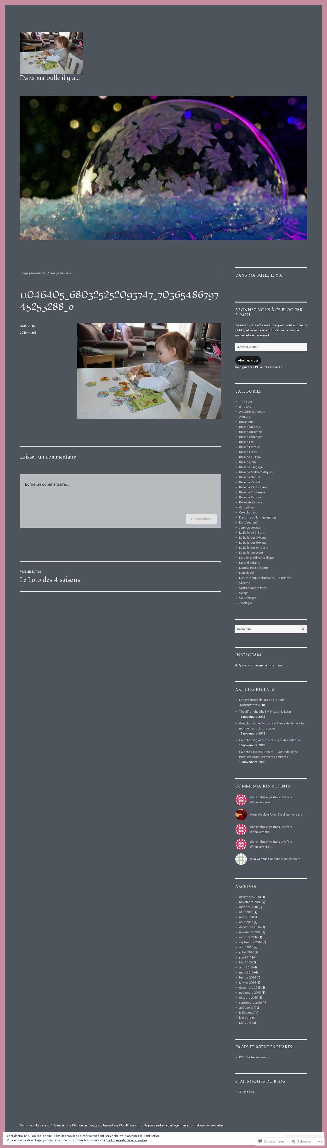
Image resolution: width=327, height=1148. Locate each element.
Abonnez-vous (248, 360)
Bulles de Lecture (251, 502)
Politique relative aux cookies (127, 1140)
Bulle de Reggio (250, 497)
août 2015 (246, 1007)
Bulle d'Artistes (249, 426)
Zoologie (245, 603)
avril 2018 (246, 917)
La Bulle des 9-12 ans (253, 547)
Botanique (246, 421)
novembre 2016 (250, 932)
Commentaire (201, 519)
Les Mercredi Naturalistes (256, 557)
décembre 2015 (250, 987)
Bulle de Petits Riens (253, 487)
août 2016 (246, 947)
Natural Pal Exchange (254, 567)
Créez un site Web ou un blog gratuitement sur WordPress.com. (97, 1125)
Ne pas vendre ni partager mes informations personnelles (184, 1125)
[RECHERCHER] (303, 629)
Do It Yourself (248, 522)
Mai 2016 (245, 962)
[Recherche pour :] (267, 629)
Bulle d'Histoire (249, 447)
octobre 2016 (248, 937)
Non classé (246, 572)
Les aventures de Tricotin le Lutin (262, 699)
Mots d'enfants (249, 562)
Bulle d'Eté (246, 441)
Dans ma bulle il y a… (50, 78)
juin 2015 (245, 1017)
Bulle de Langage (251, 467)
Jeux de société (250, 527)
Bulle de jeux (248, 462)
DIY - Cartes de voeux (254, 1057)
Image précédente (32, 273)
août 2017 (246, 922)
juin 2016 (245, 957)
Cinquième (246, 507)
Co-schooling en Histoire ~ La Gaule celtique (269, 740)
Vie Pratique (247, 598)
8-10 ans (245, 406)
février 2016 (247, 977)
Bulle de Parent (249, 482)
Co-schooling (248, 512)
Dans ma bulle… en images (257, 517)
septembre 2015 (250, 1002)
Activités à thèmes (252, 411)
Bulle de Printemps (252, 492)
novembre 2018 (250, 901)
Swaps (243, 592)
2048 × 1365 (28, 332)
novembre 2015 (250, 992)
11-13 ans (246, 401)
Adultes (244, 416)
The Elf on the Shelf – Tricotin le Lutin (265, 711)
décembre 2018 (250, 896)
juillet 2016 (246, 952)
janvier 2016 (247, 982)
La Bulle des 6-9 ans (252, 542)
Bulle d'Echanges (250, 436)
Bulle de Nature (249, 477)
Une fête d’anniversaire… (288, 814)
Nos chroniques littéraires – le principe (265, 577)
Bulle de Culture (250, 457)
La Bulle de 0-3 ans (252, 532)
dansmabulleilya (261, 797)
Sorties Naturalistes (253, 587)
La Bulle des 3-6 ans (252, 537)
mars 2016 (246, 972)
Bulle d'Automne (250, 431)
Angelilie (256, 814)
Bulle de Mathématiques (256, 472)
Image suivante (61, 273)
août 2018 (246, 912)
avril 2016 (246, 967)
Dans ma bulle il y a (258, 275)
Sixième (244, 582)
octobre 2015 (248, 997)
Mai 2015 (245, 1022)
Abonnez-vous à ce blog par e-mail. (269, 312)
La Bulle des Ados (251, 552)
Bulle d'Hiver (248, 452)
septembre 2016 (250, 942)
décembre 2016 (250, 927)
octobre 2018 (248, 907)
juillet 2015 (246, 1012)
